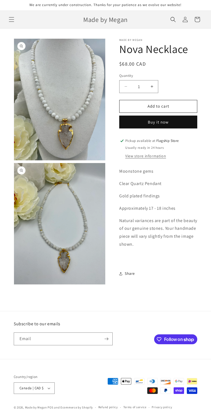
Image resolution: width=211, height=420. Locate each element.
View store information (145, 155)
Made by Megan (36, 407)
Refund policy (108, 407)
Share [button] (130, 273)
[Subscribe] (106, 338)
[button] (11, 19)
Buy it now (158, 122)
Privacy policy (162, 407)
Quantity (126, 75)
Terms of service (134, 407)
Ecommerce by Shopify (76, 407)
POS (50, 407)
